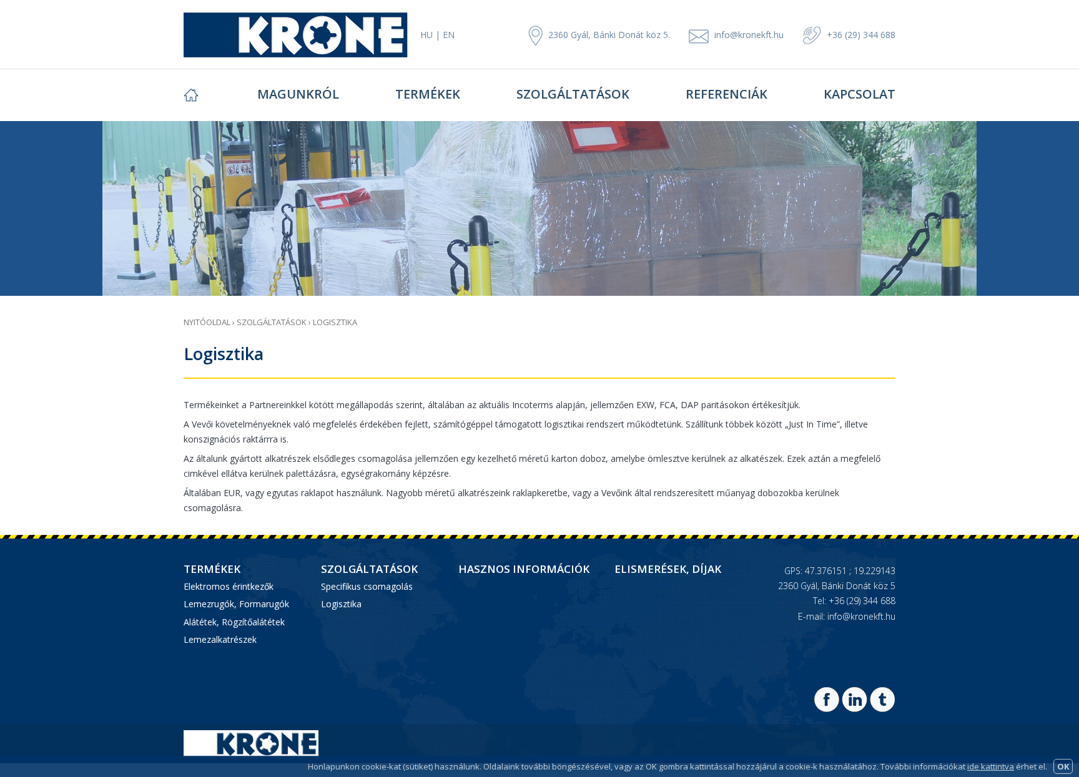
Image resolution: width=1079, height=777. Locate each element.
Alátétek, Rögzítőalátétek (234, 622)
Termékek (427, 94)
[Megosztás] (826, 709)
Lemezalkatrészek (220, 639)
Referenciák (726, 94)
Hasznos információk (523, 569)
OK (1063, 766)
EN (449, 35)
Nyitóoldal (207, 322)
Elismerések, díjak (667, 569)
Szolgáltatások (572, 94)
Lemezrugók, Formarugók (236, 604)
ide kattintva (990, 766)
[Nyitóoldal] (219, 94)
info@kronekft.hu (749, 35)
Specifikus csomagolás (367, 586)
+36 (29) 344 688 (859, 35)
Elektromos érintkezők (228, 586)
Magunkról (298, 94)
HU (426, 35)
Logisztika (335, 322)
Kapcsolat (859, 94)
